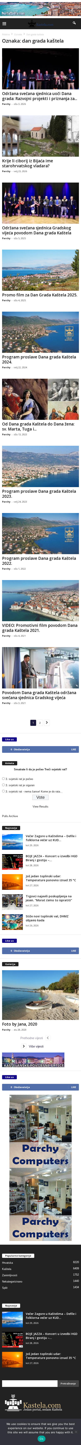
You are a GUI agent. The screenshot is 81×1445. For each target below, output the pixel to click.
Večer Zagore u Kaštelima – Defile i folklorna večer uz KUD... (51, 838)
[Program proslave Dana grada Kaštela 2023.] (40, 466)
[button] (74, 23)
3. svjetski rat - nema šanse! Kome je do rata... (34, 791)
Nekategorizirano (12, 1281)
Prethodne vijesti (32, 1038)
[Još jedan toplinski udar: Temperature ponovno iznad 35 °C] (12, 882)
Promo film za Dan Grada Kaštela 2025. (39, 295)
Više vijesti (34, 1046)
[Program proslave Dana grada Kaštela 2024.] (40, 332)
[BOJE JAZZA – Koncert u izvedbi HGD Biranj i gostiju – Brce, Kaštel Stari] (12, 862)
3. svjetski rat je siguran (20, 785)
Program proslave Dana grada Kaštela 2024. (39, 359)
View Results (40, 806)
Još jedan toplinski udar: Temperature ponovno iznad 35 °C (51, 878)
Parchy (6, 103)
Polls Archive (10, 816)
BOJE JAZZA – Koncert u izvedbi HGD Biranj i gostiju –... (51, 858)
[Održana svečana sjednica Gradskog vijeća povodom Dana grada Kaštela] (40, 203)
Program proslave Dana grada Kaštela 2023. (39, 494)
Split (4, 1287)
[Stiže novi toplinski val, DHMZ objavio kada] (12, 922)
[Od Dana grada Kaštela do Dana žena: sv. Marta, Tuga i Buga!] (40, 399)
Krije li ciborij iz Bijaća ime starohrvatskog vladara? (27, 163)
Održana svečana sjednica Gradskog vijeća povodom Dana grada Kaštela (36, 230)
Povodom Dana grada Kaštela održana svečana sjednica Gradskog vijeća (39, 695)
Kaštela (6, 1269)
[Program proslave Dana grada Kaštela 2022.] (40, 533)
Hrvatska (7, 1262)
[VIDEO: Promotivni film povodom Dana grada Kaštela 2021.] (40, 600)
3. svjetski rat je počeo (19, 779)
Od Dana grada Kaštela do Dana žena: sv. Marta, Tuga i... (38, 426)
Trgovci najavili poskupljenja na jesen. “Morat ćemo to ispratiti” (49, 898)
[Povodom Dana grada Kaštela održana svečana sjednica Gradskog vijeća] (40, 667)
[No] (76, 1432)
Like (73, 749)
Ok (41, 1438)
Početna (6, 34)
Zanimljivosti (9, 1275)
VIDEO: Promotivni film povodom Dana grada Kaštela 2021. (39, 628)
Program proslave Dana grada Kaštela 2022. (39, 561)
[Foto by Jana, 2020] (40, 995)
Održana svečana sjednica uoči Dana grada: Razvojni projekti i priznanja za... (39, 96)
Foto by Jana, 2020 (19, 1024)
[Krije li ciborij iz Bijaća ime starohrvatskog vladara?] (40, 135)
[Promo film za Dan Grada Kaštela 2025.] (40, 270)
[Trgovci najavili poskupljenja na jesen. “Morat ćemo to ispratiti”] (12, 902)
